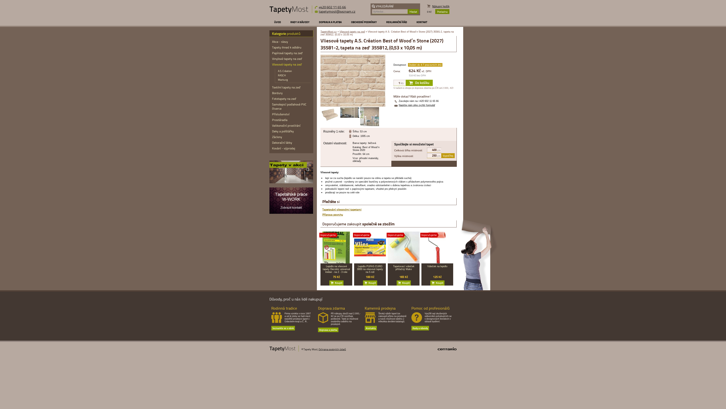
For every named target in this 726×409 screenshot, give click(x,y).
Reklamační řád (396, 22)
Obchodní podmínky (364, 22)
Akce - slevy (280, 42)
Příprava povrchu (332, 214)
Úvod (277, 22)
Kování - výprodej (283, 148)
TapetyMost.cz (328, 31)
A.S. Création (285, 71)
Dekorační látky (282, 142)
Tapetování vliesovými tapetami (341, 209)
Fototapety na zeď (284, 99)
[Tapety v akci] (291, 182)
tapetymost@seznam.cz (337, 11)
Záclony (277, 137)
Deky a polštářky (283, 131)
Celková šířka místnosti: (408, 150)
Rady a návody (299, 22)
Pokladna (442, 11)
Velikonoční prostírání (286, 125)
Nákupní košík (440, 6)
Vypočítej (448, 155)
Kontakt (422, 22)
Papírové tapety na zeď (287, 53)
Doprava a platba (330, 22)
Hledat (413, 11)
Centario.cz (447, 348)
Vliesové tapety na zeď (352, 31)
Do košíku (336, 283)
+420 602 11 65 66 (332, 7)
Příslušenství (280, 114)
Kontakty (371, 328)
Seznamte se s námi (283, 328)
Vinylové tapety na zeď (287, 59)
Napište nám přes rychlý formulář (417, 105)
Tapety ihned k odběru (286, 47)
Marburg (283, 79)
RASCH (282, 75)
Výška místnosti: (404, 156)
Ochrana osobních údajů (332, 349)
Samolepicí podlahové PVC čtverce (289, 106)
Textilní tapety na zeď (286, 87)
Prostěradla (279, 120)
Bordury (277, 93)
